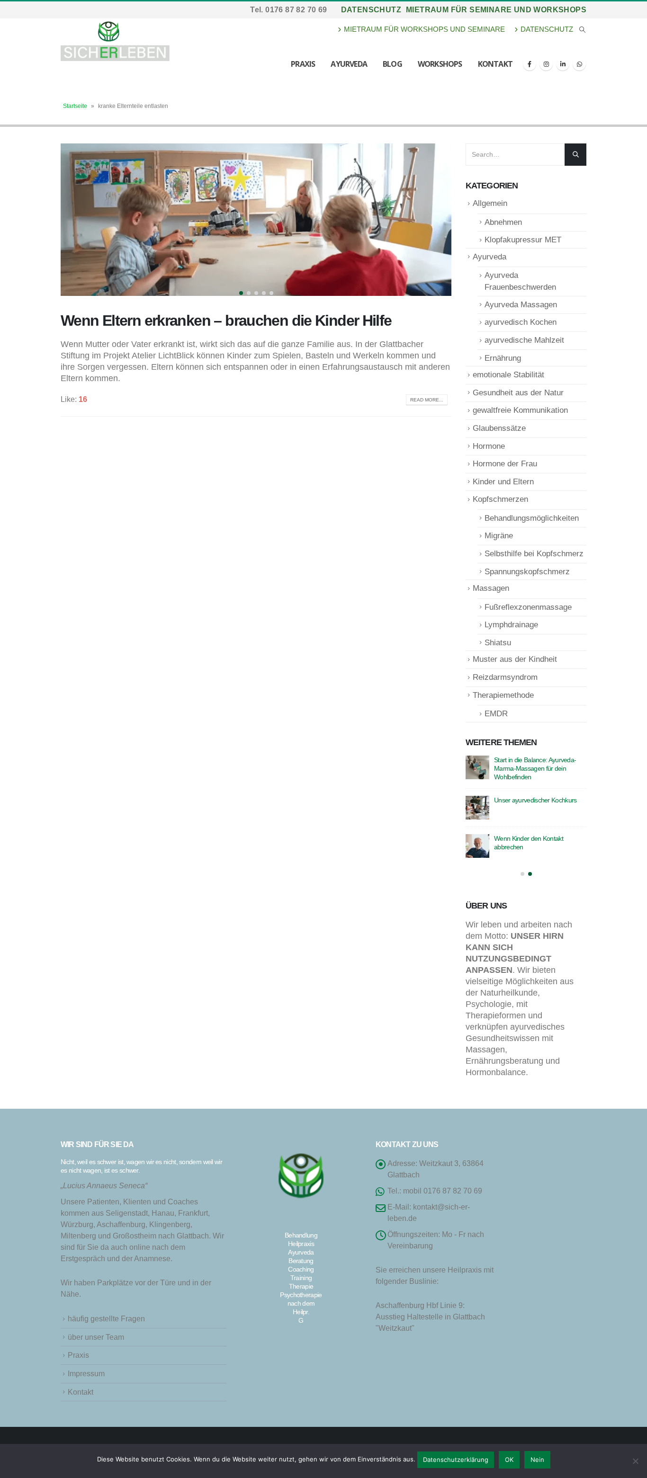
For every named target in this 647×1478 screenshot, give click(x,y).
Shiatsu (498, 642)
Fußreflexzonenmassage (528, 607)
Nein (537, 1459)
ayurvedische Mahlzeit (524, 340)
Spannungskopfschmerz (527, 571)
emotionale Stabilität (508, 374)
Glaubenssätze (499, 428)
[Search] (575, 154)
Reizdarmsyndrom (505, 677)
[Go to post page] (477, 767)
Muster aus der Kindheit (515, 659)
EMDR (496, 713)
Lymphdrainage (511, 624)
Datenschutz (371, 10)
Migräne (499, 535)
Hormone (489, 446)
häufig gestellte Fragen (106, 1318)
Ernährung (503, 358)
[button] (582, 30)
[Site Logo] (115, 39)
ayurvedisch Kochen (521, 322)
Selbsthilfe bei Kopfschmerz (534, 553)
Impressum (86, 1373)
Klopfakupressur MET (523, 239)
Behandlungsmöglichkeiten (532, 518)
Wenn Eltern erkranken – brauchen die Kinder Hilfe (226, 320)
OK (509, 1459)
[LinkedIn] (562, 64)
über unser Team (96, 1337)
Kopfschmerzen (500, 499)
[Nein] (635, 1461)
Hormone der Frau (505, 463)
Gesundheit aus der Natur (518, 392)
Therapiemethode (503, 695)
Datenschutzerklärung (455, 1459)
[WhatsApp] (579, 64)
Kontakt (495, 64)
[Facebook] (529, 64)
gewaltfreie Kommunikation (520, 410)
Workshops (440, 64)
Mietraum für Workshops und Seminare (424, 29)
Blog (392, 64)
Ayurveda (349, 64)
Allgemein (490, 203)
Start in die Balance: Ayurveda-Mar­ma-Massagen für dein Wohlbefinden (535, 768)
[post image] (256, 219)
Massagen (491, 588)
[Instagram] (546, 64)
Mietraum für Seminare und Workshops (496, 10)
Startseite (75, 106)
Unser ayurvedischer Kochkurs (535, 800)
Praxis (303, 64)
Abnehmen (503, 222)
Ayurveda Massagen (521, 304)
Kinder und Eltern (503, 481)
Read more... (426, 399)
